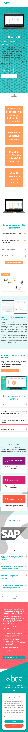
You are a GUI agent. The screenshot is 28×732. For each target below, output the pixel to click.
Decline (14, 725)
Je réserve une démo (14, 657)
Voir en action (7, 70)
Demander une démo (9, 76)
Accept (14, 721)
